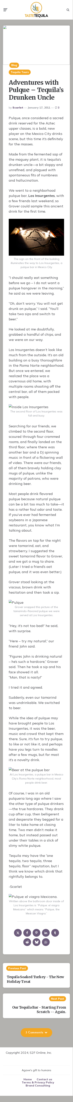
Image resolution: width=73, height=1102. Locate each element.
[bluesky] (36, 942)
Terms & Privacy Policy (38, 1082)
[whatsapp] (46, 942)
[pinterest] (36, 933)
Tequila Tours (20, 72)
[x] (18, 933)
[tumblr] (55, 933)
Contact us (44, 1079)
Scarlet (17, 107)
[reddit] (27, 942)
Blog (14, 65)
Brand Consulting (38, 1085)
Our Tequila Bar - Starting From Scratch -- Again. (39, 1009)
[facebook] (27, 933)
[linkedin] (46, 933)
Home (27, 1079)
